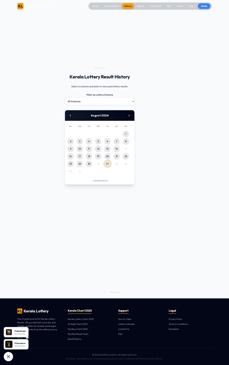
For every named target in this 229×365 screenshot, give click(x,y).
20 (107, 156)
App (191, 6)
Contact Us (123, 329)
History (128, 6)
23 (70, 163)
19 (98, 156)
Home (95, 6)
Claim (204, 6)
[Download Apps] (8, 356)
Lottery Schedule (126, 324)
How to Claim (124, 319)
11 (89, 148)
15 (126, 148)
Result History (74, 339)
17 (80, 156)
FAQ (120, 334)
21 (117, 156)
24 (80, 163)
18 (89, 156)
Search (140, 6)
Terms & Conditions (178, 324)
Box (169, 6)
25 (89, 163)
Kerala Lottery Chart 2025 (81, 319)
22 (126, 156)
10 (80, 148)
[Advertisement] (99, 44)
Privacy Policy (175, 319)
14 (117, 148)
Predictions (156, 6)
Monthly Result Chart (78, 334)
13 (107, 148)
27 (107, 163)
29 (125, 163)
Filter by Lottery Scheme (99, 94)
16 (70, 156)
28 (116, 163)
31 (80, 171)
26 (98, 163)
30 (70, 171)
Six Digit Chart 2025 (78, 324)
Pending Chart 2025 (78, 329)
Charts (180, 6)
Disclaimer (174, 329)
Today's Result (111, 6)
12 (98, 148)
